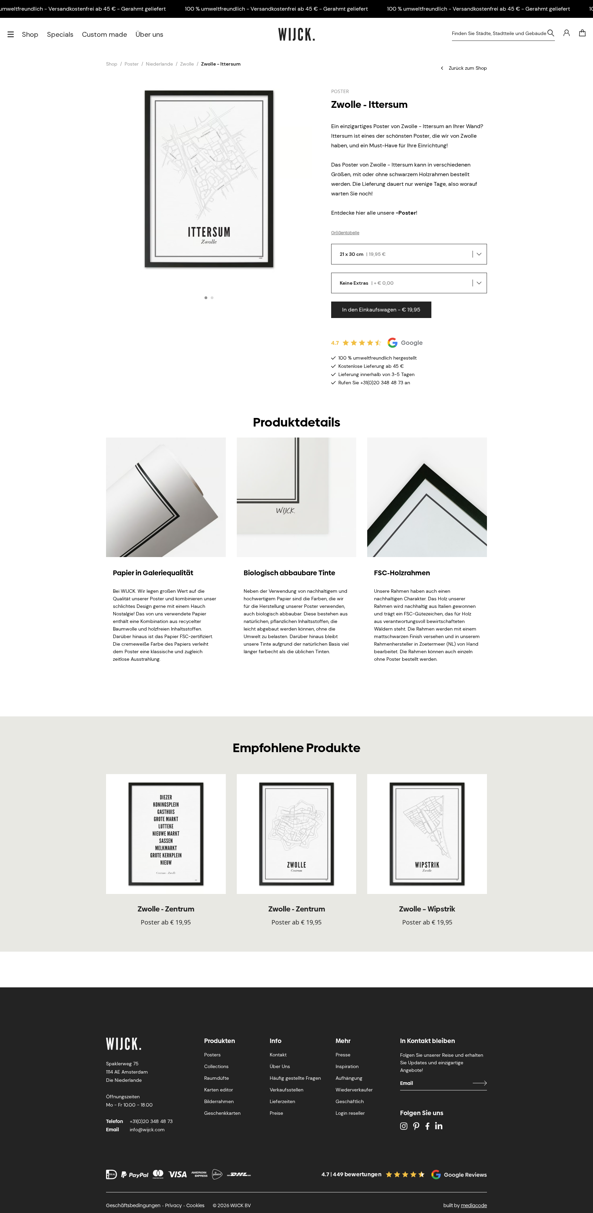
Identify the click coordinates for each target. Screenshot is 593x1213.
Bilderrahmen (219, 1101)
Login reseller (350, 1113)
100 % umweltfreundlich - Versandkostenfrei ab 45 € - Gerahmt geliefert (276, 8)
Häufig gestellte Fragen (295, 1078)
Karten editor (218, 1090)
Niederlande (159, 64)
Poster (132, 64)
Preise (276, 1113)
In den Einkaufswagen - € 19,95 (381, 309)
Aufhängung (349, 1078)
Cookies (195, 1205)
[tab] (206, 297)
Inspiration (347, 1066)
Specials (60, 34)
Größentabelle (345, 233)
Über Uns (280, 1066)
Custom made (104, 34)
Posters (212, 1055)
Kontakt (278, 1055)
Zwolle (187, 64)
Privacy (173, 1205)
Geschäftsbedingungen (133, 1205)
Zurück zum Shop (468, 68)
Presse (343, 1055)
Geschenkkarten (222, 1113)
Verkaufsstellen (286, 1090)
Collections (216, 1066)
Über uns (149, 34)
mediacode (474, 1205)
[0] (582, 33)
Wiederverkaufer (354, 1090)
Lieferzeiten (282, 1101)
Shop (30, 34)
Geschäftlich (350, 1101)
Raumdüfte (216, 1078)
